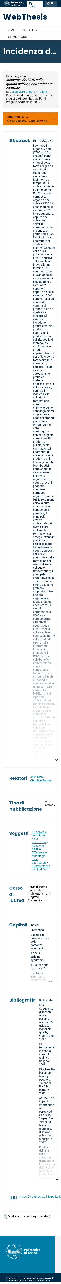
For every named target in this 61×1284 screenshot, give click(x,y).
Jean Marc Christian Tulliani (29, 91)
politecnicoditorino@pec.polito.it (25, 1283)
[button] (5, 1216)
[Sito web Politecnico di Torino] (14, 4)
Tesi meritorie (16, 37)
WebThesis (25, 17)
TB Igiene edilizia (38, 847)
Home (10, 30)
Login (32, 6)
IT (52, 3)
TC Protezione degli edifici (41, 867)
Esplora (27, 30)
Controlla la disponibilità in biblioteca (27, 119)
